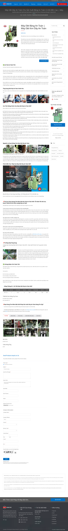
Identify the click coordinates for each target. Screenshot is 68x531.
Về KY (20, 4)
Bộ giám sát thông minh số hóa (57, 83)
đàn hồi (61, 156)
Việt (64, 0)
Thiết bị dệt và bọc (55, 71)
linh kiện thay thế (60, 153)
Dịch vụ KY (46, 4)
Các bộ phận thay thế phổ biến (57, 79)
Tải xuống (56, 99)
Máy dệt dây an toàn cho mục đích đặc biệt (58, 45)
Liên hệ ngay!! (58, 499)
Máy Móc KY (26, 4)
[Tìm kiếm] (52, 0)
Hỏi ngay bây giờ (44, 60)
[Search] (64, 25)
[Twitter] (4, 519)
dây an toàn (54, 159)
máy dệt (60, 150)
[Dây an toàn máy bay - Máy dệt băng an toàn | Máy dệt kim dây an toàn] (43, 99)
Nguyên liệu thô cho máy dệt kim (57, 75)
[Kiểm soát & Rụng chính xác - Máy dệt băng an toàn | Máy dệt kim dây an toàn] (20, 149)
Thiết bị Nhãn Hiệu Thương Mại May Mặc (57, 61)
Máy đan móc (6, 489)
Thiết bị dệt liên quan (56, 68)
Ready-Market (62, 529)
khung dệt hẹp (54, 150)
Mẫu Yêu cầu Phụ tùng (37, 234)
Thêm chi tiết (58, 137)
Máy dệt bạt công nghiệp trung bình (58, 51)
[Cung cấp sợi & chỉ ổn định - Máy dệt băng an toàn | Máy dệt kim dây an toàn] (31, 149)
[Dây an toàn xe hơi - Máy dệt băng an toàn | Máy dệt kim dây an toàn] (8, 99)
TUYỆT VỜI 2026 (38, 521)
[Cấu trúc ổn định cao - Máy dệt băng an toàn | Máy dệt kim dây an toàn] (8, 149)
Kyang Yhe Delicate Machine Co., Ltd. (15, 529)
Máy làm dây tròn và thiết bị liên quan (57, 65)
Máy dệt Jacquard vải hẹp (57, 57)
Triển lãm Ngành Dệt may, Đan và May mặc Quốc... (41, 511)
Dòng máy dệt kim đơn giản (57, 37)
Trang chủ (16, 4)
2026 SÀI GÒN (37, 516)
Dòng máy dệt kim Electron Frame (57, 48)
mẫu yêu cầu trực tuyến (30, 309)
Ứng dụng (33, 4)
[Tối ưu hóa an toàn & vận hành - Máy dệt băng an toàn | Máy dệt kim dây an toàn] (43, 149)
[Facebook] (3, 519)
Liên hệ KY (52, 4)
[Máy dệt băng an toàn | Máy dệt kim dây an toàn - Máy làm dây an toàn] (8, 45)
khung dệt (53, 153)
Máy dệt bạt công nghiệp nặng (58, 53)
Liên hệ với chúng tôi (20, 489)
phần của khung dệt (55, 156)
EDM (6, 311)
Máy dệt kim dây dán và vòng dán (58, 40)
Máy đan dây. (10, 489)
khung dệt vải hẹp (55, 147)
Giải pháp (39, 4)
